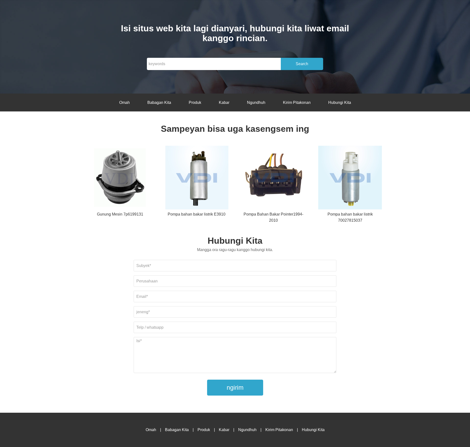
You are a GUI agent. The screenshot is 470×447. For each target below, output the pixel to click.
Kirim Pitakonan (297, 102)
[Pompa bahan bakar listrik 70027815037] (350, 178)
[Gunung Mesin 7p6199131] (120, 178)
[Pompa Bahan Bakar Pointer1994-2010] (273, 178)
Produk (195, 102)
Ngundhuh (256, 102)
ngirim (235, 387)
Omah (124, 102)
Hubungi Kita (339, 102)
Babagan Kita (159, 102)
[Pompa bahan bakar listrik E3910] (196, 178)
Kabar (224, 102)
